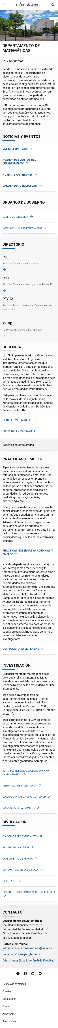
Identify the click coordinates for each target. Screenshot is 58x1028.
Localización (9, 998)
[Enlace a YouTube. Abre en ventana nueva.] (40, 974)
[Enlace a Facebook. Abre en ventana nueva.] (25, 974)
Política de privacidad (14, 984)
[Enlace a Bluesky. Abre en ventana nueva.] (33, 974)
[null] (53, 5)
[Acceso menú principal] (4, 5)
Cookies (6, 991)
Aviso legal (8, 1013)
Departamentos (15, 60)
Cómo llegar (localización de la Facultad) (29, 960)
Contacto (7, 1006)
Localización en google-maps (21, 954)
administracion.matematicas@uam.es (27, 948)
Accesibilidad (9, 1021)
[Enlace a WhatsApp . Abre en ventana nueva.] (18, 974)
